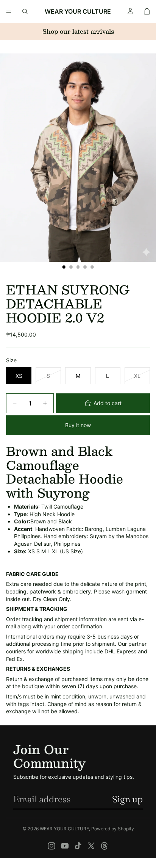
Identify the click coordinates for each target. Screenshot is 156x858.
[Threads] (104, 845)
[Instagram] (51, 845)
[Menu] (8, 11)
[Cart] (147, 11)
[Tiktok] (78, 845)
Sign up (127, 799)
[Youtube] (64, 845)
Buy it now (78, 425)
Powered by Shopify (112, 828)
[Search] (25, 11)
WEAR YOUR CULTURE (64, 828)
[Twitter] (91, 845)
